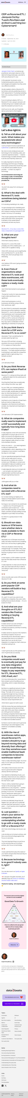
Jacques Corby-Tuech (7, 71)
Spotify (17, 871)
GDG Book (20, 2)
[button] (25, 2)
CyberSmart (5, 147)
